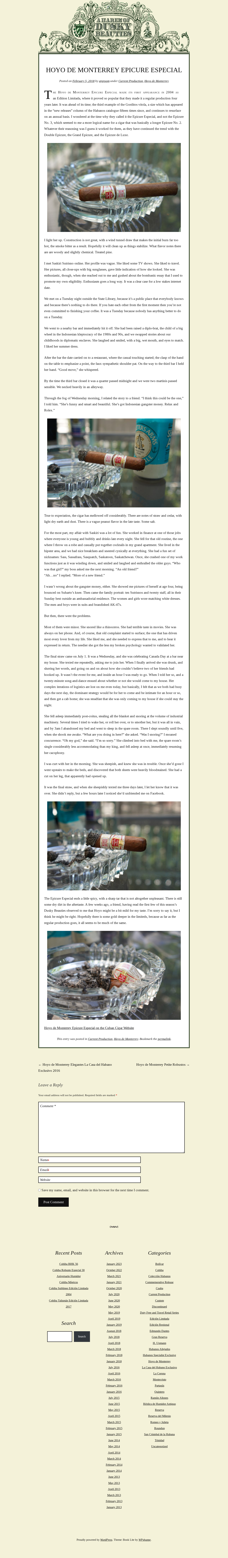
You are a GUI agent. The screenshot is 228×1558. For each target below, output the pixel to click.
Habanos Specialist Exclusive (159, 1355)
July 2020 (114, 1294)
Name (44, 1160)
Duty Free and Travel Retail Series (159, 1312)
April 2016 (114, 1373)
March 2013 (114, 1495)
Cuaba (159, 1288)
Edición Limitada (159, 1318)
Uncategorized (159, 1446)
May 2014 (114, 1446)
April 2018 (114, 1343)
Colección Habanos (159, 1276)
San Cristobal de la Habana (159, 1434)
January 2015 (114, 1434)
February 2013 (114, 1501)
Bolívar (159, 1263)
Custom (159, 1300)
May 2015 (114, 1409)
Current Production (130, 81)
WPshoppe (145, 1539)
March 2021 (114, 1276)
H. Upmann (159, 1343)
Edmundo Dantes (159, 1330)
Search (82, 1336)
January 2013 (114, 1507)
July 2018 (114, 1337)
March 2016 (114, 1379)
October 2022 (114, 1270)
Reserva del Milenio (159, 1415)
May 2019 (114, 1312)
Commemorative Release (159, 1282)
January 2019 (114, 1324)
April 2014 (114, 1452)
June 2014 (114, 1440)
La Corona (159, 1373)
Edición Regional (159, 1324)
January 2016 (114, 1391)
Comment (48, 1106)
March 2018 (114, 1349)
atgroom (104, 81)
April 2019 (114, 1318)
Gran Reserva (159, 1337)
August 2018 (114, 1330)
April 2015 (114, 1415)
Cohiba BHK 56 (68, 1263)
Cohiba (159, 1270)
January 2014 (114, 1470)
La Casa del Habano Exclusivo (159, 1367)
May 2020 (114, 1306)
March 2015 (114, 1422)
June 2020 (114, 1300)
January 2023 (114, 1263)
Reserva (159, 1409)
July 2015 (114, 1397)
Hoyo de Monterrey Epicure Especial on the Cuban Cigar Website (89, 1028)
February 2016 (114, 1385)
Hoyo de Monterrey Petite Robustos (163, 1064)
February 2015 (114, 1428)
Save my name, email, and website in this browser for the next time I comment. (95, 1190)
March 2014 (114, 1458)
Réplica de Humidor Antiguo (159, 1403)
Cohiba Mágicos (68, 1282)
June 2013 (114, 1476)
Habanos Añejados (159, 1349)
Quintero (159, 1391)
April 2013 (114, 1489)
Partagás (159, 1385)
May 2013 (114, 1483)
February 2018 (114, 1355)
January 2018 (114, 1361)
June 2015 (114, 1403)
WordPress (106, 1539)
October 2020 (114, 1288)
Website (45, 1180)
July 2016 (114, 1367)
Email (44, 1170)
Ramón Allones (159, 1397)
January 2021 (114, 1282)
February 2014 (114, 1464)
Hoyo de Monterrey (156, 81)
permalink (164, 1039)
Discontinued (159, 1306)
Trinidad (159, 1440)
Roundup (159, 1428)
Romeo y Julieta (159, 1422)
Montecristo (159, 1379)
